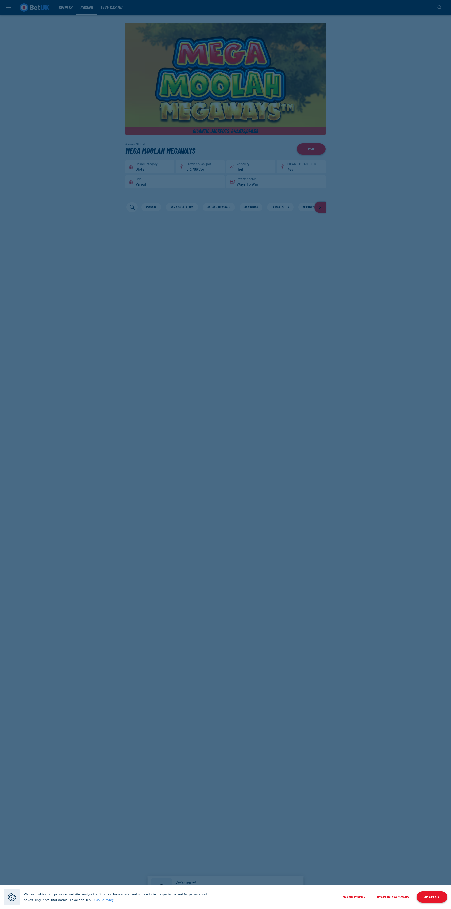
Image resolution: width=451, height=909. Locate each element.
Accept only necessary (392, 897)
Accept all (432, 897)
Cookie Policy (104, 900)
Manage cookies (354, 897)
